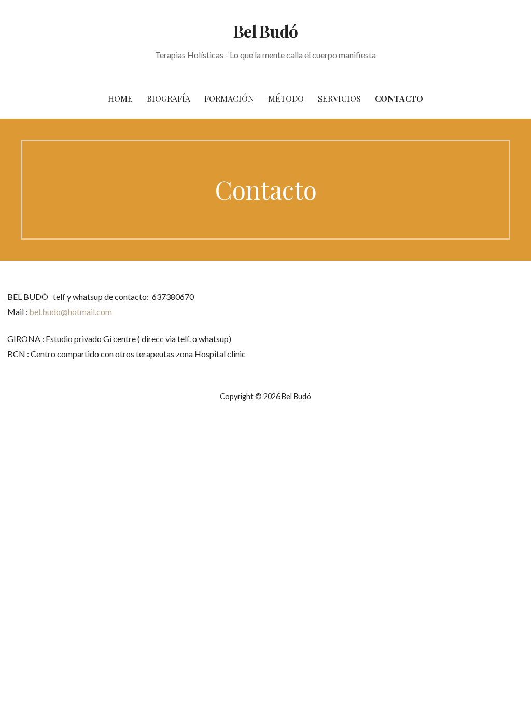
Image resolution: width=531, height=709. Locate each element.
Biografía (168, 98)
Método (286, 98)
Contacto (399, 98)
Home (120, 98)
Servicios (339, 98)
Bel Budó (265, 31)
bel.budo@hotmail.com (70, 312)
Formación (229, 98)
